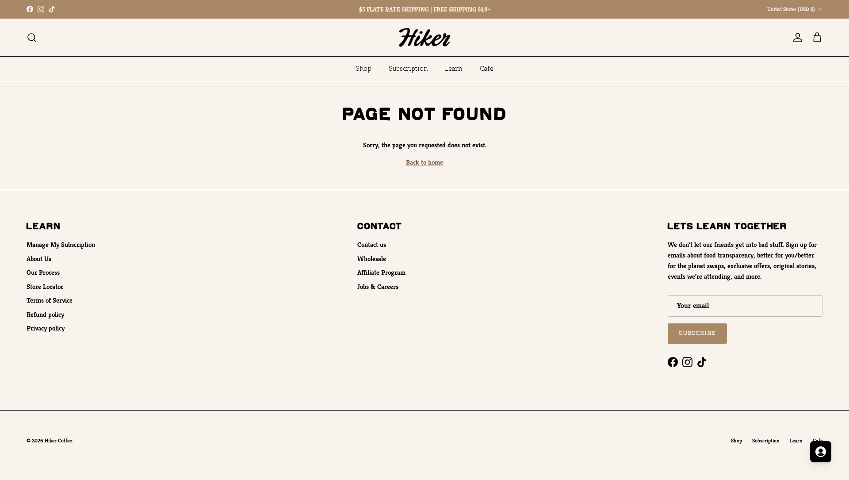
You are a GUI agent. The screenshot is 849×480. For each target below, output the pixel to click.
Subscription (408, 69)
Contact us (371, 244)
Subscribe (697, 333)
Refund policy (45, 314)
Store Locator (45, 286)
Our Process (43, 272)
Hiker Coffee (58, 440)
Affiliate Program (381, 272)
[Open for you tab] (820, 451)
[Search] (32, 37)
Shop (363, 69)
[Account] (796, 37)
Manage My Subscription (61, 244)
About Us (39, 258)
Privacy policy (46, 328)
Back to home (424, 162)
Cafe (486, 69)
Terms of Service (50, 300)
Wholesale (371, 258)
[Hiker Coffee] (424, 37)
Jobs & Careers (377, 286)
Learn (453, 69)
